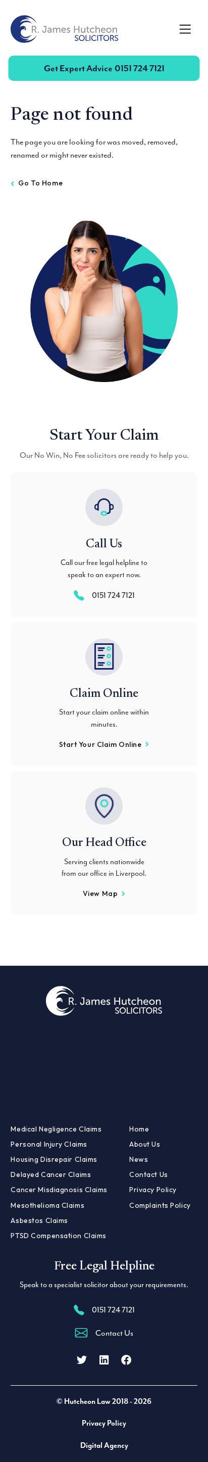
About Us (144, 1144)
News (138, 1159)
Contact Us (148, 1174)
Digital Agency (104, 1445)
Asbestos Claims (39, 1220)
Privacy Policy (153, 1189)
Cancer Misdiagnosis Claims (59, 1189)
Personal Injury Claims (49, 1144)
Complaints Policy (160, 1205)
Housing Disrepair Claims (54, 1159)
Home (139, 1129)
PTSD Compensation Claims (58, 1235)
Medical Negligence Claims (56, 1129)
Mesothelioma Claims (47, 1205)
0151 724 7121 (104, 68)
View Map (100, 893)
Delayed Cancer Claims (51, 1174)
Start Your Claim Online (100, 744)
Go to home (40, 182)
